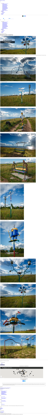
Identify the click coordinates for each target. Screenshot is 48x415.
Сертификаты (2, 11)
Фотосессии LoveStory (3, 391)
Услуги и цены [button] (2, 21)
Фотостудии (2, 13)
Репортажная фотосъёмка (4, 6)
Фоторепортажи (2, 393)
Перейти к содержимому (2, 0)
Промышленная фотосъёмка (5, 8)
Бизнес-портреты (4, 9)
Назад (1, 363)
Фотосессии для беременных (5, 5)
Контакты (2, 14)
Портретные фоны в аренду (5, 10)
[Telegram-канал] (24, 381)
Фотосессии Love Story (4, 22)
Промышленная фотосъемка (4, 394)
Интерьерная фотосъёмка (4, 7)
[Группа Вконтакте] (23, 381)
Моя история (3, 12)
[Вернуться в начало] (4, 20)
